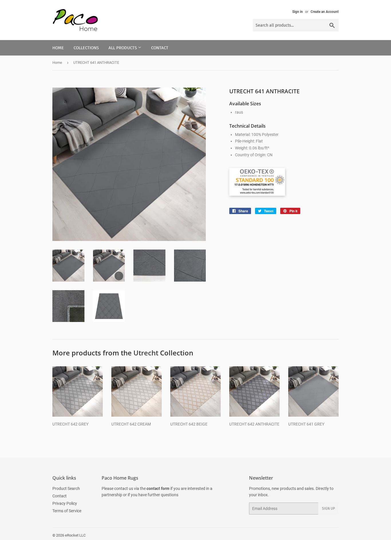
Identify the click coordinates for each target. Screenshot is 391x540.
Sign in (297, 12)
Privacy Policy (64, 503)
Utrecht (145, 352)
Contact (159, 47)
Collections (86, 47)
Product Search (66, 488)
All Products (123, 47)
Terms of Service (66, 511)
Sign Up (328, 509)
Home (58, 47)
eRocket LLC (75, 535)
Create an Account (325, 12)
